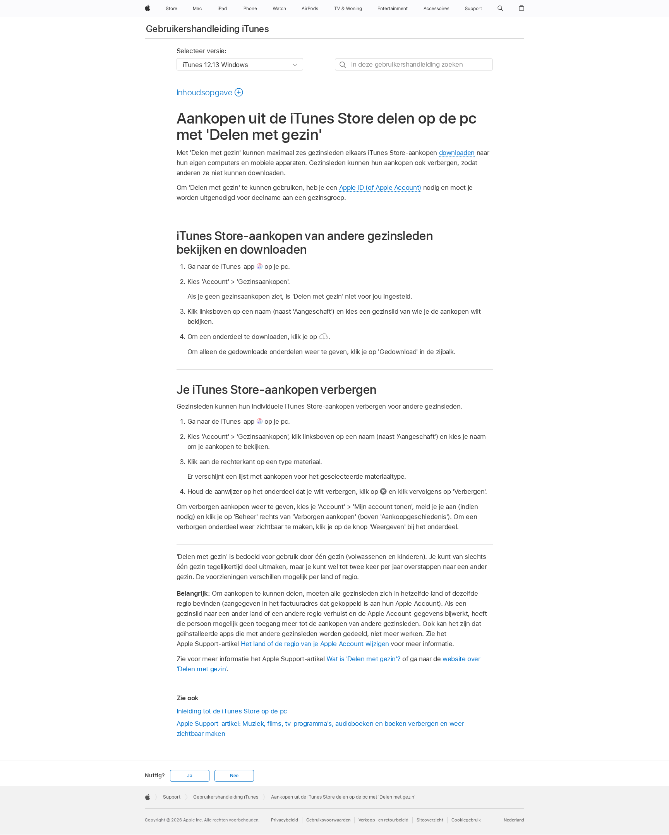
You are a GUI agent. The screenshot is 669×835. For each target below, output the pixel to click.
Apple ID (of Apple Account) (380, 187)
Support (171, 797)
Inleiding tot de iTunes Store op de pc (232, 711)
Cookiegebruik (466, 820)
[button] (500, 8)
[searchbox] (414, 64)
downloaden (457, 152)
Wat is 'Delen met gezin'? (363, 659)
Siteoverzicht (430, 820)
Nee (234, 775)
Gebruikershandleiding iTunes (207, 28)
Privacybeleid (284, 820)
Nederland (514, 820)
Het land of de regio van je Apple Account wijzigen (315, 644)
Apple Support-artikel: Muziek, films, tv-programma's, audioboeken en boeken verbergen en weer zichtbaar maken (320, 728)
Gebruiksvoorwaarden (328, 820)
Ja (189, 775)
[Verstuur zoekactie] (343, 65)
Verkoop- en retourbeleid (383, 820)
